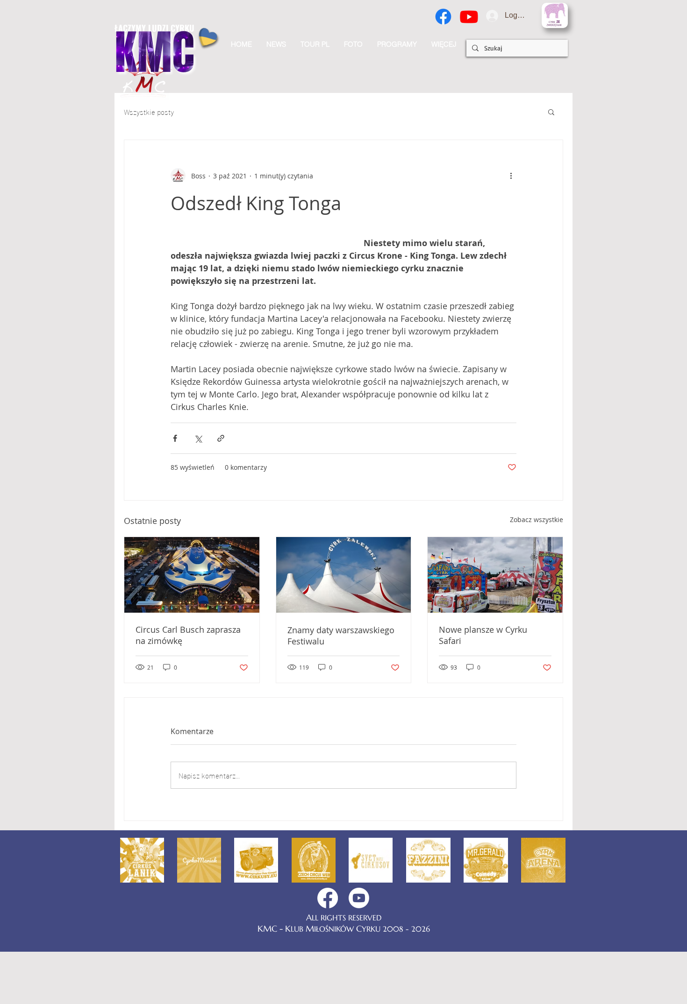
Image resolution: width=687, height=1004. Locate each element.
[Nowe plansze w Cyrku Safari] (495, 575)
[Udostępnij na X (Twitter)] (197, 438)
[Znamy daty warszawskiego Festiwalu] (343, 575)
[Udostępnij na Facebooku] (175, 438)
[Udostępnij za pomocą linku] (220, 438)
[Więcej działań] (510, 175)
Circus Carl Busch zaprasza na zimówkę (188, 635)
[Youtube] (468, 16)
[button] (444, 44)
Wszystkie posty (149, 111)
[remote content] (258, 241)
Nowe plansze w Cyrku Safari (483, 635)
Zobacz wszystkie (536, 519)
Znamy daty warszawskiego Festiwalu (340, 635)
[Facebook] (443, 16)
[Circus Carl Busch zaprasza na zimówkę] (191, 575)
